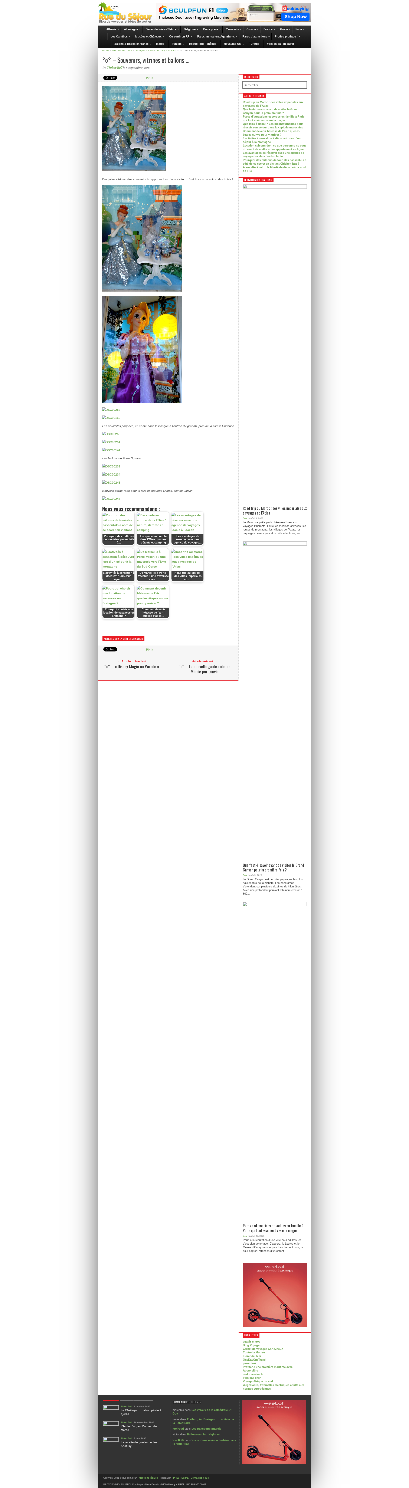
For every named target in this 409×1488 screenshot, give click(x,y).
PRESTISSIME (181, 1477)
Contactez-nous (200, 1477)
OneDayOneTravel (254, 1359)
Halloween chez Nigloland (204, 1434)
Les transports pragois (206, 1428)
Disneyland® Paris (144, 50)
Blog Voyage (251, 1345)
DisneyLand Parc (166, 50)
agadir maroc (251, 1341)
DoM (245, 518)
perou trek (249, 1363)
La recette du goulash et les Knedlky (139, 1444)
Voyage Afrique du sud (258, 1381)
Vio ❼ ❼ (178, 1440)
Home (105, 50)
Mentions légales (148, 1477)
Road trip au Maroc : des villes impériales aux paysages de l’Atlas (275, 510)
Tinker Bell (114, 67)
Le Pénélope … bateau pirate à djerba (141, 1412)
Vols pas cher (252, 1377)
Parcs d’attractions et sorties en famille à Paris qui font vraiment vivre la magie (273, 1228)
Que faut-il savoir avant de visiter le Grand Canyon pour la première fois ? (273, 867)
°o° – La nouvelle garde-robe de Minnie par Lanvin (204, 669)
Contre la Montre (254, 1352)
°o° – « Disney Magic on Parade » (131, 666)
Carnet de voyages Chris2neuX (263, 1348)
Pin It (149, 78)
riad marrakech (253, 1374)
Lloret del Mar (252, 1356)
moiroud (178, 1428)
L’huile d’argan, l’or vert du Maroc (139, 1428)
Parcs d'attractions (121, 50)
